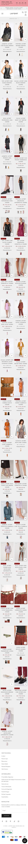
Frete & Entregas (5, 791)
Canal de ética (5, 797)
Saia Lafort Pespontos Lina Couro (7, 120)
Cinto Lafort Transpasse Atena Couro (7, 651)
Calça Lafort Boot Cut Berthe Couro (20, 120)
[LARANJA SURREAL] (21, 414)
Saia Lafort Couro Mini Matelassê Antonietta (7, 568)
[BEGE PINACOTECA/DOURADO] (6, 413)
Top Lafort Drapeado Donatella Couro (21, 242)
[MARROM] (21, 331)
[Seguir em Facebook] (2, 821)
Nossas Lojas (5, 758)
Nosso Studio (5, 764)
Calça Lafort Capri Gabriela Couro (7, 444)
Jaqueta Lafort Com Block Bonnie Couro (7, 45)
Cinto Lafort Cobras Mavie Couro (7, 402)
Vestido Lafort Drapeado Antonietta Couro (21, 200)
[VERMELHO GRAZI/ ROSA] (18, 294)
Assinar (6, 815)
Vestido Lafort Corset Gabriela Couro (20, 402)
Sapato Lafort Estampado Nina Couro (7, 200)
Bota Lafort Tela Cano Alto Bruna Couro (7, 485)
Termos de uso (5, 784)
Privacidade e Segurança (7, 777)
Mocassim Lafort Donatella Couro (21, 484)
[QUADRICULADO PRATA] (7, 702)
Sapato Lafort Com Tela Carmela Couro (20, 526)
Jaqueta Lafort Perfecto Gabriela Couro (7, 526)
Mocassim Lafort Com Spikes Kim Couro (21, 692)
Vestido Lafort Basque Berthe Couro (21, 45)
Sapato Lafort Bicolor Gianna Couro (20, 283)
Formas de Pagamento (7, 789)
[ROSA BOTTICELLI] (23, 212)
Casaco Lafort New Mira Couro (20, 441)
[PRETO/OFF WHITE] (21, 294)
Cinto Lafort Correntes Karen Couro (21, 610)
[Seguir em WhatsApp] (18, 821)
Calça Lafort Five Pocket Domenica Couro (21, 159)
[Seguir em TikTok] (14, 821)
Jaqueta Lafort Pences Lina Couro (7, 157)
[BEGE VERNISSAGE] (8, 129)
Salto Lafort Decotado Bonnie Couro (7, 692)
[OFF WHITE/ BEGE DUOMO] (23, 294)
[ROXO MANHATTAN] (8, 661)
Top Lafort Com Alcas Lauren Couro (7, 242)
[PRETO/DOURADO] (8, 413)
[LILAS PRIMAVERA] (21, 537)
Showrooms (4, 761)
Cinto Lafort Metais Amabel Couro (21, 649)
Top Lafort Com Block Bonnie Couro (7, 82)
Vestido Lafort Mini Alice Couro (7, 323)
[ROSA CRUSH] (7, 333)
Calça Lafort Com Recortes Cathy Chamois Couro (7, 361)
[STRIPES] (8, 211)
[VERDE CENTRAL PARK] (6, 661)
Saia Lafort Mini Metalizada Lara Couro (20, 567)
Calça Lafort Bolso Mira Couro (21, 362)
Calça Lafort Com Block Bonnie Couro (20, 82)
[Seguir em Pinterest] (10, 821)
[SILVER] (21, 578)
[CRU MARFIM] (22, 54)
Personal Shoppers (6, 766)
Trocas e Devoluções (6, 786)
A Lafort (3, 756)
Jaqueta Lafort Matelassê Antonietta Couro (7, 733)
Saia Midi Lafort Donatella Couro (7, 282)
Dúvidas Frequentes (6, 794)
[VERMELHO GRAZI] (21, 253)
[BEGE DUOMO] (21, 212)
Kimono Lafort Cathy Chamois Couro (21, 322)
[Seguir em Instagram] (6, 821)
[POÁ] (6, 211)
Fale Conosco (5, 769)
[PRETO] (7, 54)
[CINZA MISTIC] (7, 537)
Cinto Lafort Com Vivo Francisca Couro (7, 610)
